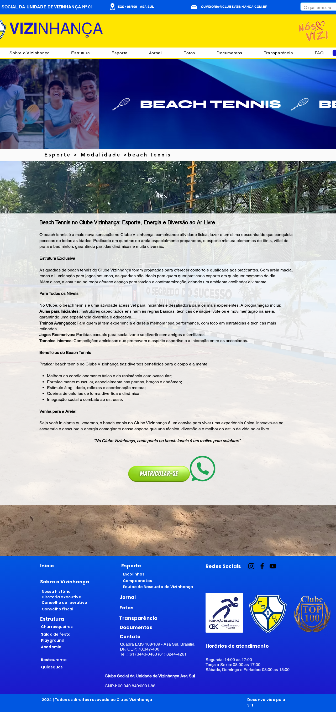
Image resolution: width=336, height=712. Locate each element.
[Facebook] (262, 566)
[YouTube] (273, 566)
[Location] (112, 7)
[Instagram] (251, 566)
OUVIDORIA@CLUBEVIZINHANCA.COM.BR (234, 7)
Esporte (57, 154)
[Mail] (194, 7)
